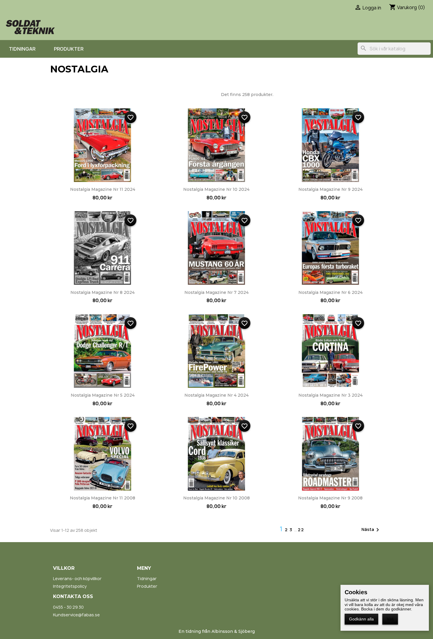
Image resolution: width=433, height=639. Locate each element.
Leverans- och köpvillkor (77, 578)
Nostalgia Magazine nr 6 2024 (330, 292)
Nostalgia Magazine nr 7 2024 (216, 292)
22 (301, 529)
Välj (390, 619)
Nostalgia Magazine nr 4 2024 (216, 395)
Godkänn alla (361, 619)
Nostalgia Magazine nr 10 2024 (216, 189)
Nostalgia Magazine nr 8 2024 (102, 292)
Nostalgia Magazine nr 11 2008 (102, 498)
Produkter (68, 49)
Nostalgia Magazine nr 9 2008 (330, 498)
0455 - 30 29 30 (68, 607)
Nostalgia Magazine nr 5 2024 (103, 395)
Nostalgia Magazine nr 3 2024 (330, 395)
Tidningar (22, 49)
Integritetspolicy (70, 586)
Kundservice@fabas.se (76, 615)
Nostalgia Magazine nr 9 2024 (330, 189)
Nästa (371, 529)
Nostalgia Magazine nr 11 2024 (102, 189)
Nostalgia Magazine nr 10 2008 (216, 498)
